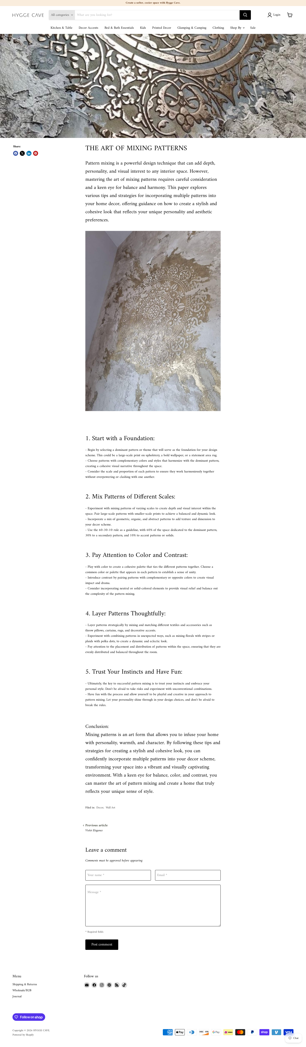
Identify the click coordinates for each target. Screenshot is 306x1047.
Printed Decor (161, 28)
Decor (99, 807)
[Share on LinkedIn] (28, 153)
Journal (17, 996)
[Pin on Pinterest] (35, 153)
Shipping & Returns (24, 984)
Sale (253, 28)
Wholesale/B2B (21, 990)
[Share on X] (22, 153)
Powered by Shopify (23, 1034)
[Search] (245, 15)
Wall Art (110, 807)
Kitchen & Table (61, 28)
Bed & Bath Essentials (119, 28)
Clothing (218, 28)
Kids (143, 28)
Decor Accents (88, 28)
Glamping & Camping (191, 28)
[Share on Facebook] (15, 153)
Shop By (236, 28)
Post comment (101, 944)
